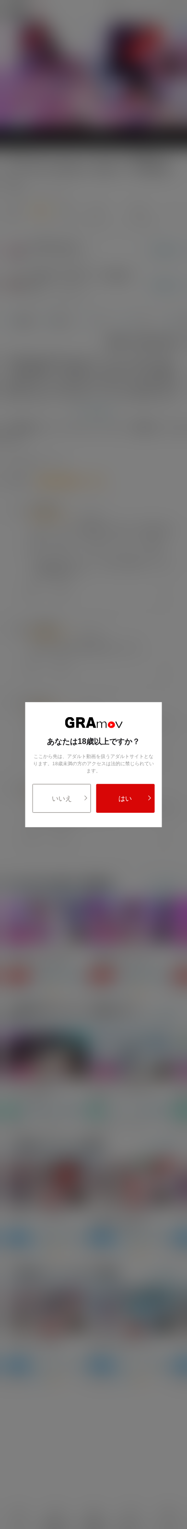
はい (125, 798)
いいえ (62, 798)
